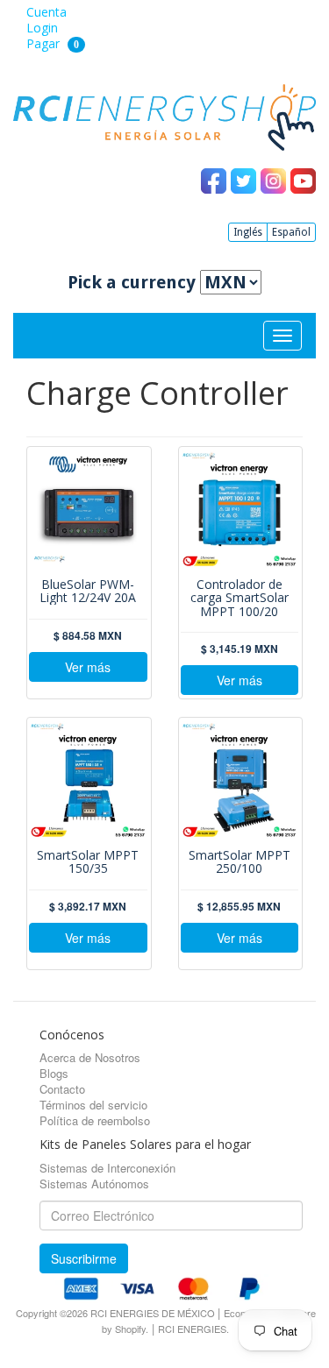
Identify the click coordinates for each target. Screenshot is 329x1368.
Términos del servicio (93, 1104)
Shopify (130, 1329)
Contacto (62, 1089)
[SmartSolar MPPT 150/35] (88, 780)
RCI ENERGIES (192, 1329)
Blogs (53, 1073)
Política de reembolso (94, 1120)
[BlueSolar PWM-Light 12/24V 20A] (88, 509)
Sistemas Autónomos (94, 1183)
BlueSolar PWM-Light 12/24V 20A (87, 591)
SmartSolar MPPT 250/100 (239, 861)
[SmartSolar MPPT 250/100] (240, 780)
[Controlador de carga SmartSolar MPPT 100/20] (240, 509)
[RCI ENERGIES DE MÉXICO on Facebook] (216, 179)
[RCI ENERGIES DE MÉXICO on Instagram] (275, 179)
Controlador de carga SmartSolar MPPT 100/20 (239, 598)
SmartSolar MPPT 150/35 (88, 861)
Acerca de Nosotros (89, 1057)
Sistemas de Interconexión (107, 1167)
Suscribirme (84, 1258)
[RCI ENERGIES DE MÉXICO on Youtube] (303, 179)
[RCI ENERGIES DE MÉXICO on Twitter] (246, 179)
